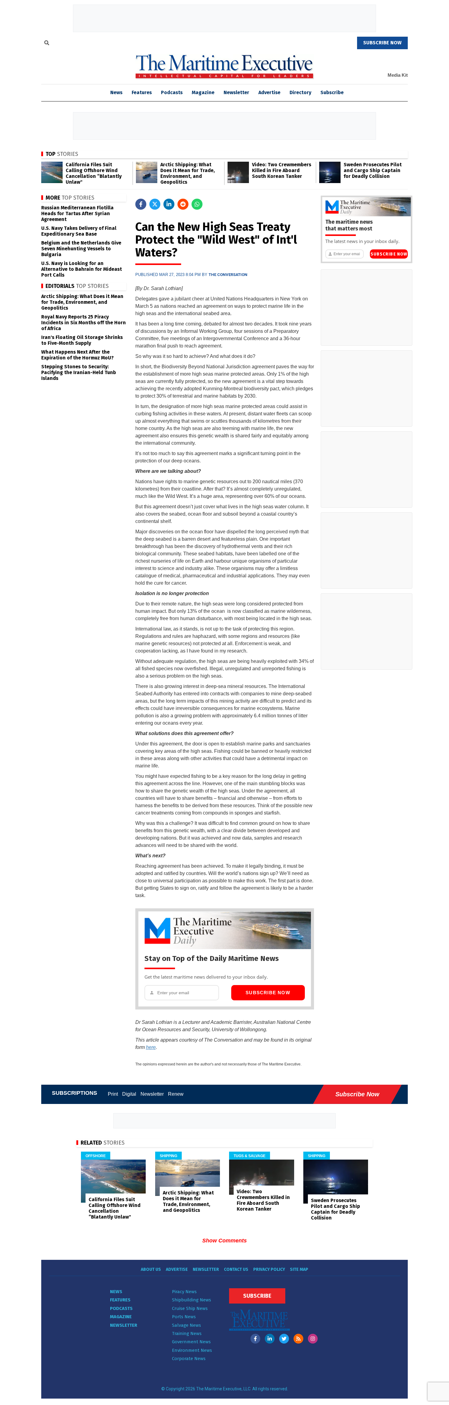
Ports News (184, 1316)
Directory (300, 92)
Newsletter (236, 92)
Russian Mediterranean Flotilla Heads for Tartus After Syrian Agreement (77, 213)
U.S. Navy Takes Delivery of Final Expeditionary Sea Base (78, 231)
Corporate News (189, 1358)
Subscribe (332, 92)
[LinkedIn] (270, 1339)
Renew (176, 1094)
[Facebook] (255, 1339)
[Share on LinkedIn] (168, 204)
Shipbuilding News (191, 1300)
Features (142, 92)
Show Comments (224, 1241)
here (151, 1047)
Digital (129, 1094)
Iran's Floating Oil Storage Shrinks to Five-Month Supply (82, 340)
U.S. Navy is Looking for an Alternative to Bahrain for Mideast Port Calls (81, 269)
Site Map (299, 1269)
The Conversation (228, 274)
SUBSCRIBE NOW (382, 43)
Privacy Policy (269, 1269)
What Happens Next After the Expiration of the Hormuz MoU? (77, 355)
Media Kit (398, 75)
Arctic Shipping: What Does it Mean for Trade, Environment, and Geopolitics (187, 173)
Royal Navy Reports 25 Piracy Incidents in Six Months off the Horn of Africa (83, 322)
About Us (151, 1269)
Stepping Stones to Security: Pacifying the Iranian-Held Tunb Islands (78, 372)
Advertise (269, 92)
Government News (191, 1341)
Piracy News (184, 1291)
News (116, 1291)
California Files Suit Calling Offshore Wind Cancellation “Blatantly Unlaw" (94, 173)
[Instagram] (313, 1339)
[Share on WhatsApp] (197, 204)
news (116, 92)
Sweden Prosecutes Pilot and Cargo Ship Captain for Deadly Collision (373, 170)
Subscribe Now (268, 992)
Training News (187, 1333)
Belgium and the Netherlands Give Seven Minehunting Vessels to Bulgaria (81, 248)
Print (113, 1094)
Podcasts (172, 92)
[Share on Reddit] (182, 204)
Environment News (192, 1350)
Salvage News (186, 1325)
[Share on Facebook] (140, 204)
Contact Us (236, 1269)
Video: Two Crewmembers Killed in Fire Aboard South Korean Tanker (281, 170)
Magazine (203, 92)
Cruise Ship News (190, 1308)
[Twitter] (284, 1339)
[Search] (46, 43)
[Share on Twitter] (154, 204)
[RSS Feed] (298, 1339)
